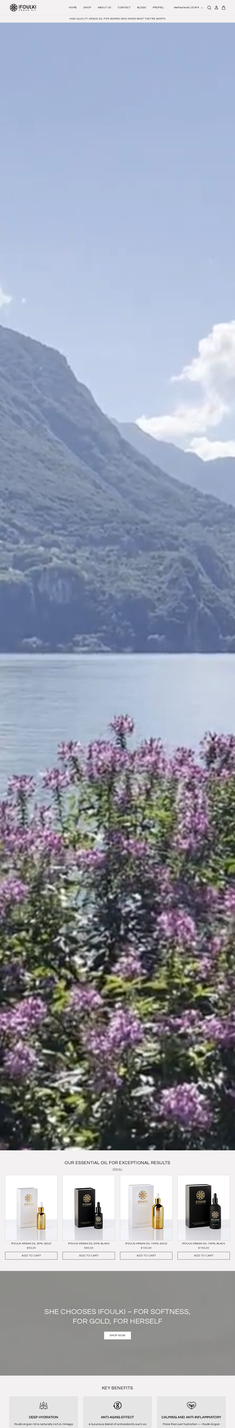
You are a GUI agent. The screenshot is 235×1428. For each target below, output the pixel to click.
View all (117, 1169)
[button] (209, 8)
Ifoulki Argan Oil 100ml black (203, 1243)
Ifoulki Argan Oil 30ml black (89, 1243)
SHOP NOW (117, 1335)
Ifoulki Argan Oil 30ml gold (31, 1243)
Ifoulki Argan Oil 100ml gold (146, 1243)
